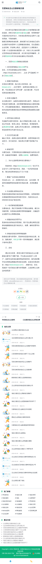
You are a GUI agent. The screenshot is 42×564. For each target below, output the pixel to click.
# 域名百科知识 (6, 501)
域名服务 (23, 305)
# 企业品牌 (5, 513)
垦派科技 (18, 33)
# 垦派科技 (5, 494)
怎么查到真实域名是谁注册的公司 (14, 538)
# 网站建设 (18, 510)
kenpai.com (6, 87)
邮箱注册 (23, 309)
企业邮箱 (25, 155)
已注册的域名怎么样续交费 (31, 318)
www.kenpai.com (24, 166)
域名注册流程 (33, 305)
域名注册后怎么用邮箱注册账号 (13, 540)
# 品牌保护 (32, 498)
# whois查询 (5, 510)
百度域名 (6, 309)
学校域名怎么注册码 (8, 318)
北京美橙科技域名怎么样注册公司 (14, 525)
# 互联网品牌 (33, 510)
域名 (26, 30)
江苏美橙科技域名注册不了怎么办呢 (14, 530)
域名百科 (16, 11)
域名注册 (15, 61)
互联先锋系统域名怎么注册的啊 (13, 534)
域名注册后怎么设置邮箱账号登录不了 (15, 543)
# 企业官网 (32, 507)
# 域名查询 (18, 507)
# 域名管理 (32, 494)
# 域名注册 (18, 494)
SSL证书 (16, 239)
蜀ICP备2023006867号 (23, 553)
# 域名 (17, 498)
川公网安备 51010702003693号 (27, 554)
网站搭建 (14, 309)
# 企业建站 (18, 504)
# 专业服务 (18, 513)
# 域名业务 (5, 507)
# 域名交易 (32, 504)
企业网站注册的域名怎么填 (11, 523)
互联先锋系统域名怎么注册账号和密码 (15, 528)
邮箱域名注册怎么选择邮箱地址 (13, 536)
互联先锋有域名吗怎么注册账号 (13, 532)
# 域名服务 (5, 498)
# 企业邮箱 (5, 504)
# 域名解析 (18, 501)
